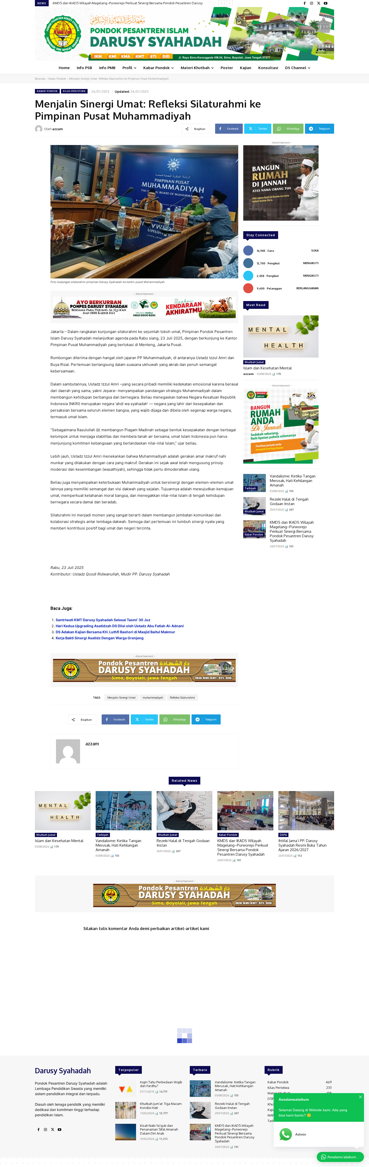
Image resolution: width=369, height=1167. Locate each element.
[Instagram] (311, 3)
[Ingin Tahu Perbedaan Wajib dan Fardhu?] (125, 1088)
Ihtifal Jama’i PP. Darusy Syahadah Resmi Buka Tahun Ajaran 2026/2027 (104, 3)
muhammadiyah (153, 697)
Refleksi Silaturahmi (182, 697)
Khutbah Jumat (254, 362)
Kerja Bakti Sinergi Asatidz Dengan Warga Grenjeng (100, 638)
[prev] (221, 3)
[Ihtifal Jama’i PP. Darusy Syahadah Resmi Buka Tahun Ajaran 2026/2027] (306, 810)
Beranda (40, 78)
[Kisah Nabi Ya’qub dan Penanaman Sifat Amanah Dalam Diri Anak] (125, 1132)
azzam (57, 129)
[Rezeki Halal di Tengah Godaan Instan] (254, 506)
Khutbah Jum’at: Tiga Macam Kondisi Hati (160, 1106)
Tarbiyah (250, 488)
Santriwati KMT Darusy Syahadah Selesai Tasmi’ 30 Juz (103, 620)
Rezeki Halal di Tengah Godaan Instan (289, 501)
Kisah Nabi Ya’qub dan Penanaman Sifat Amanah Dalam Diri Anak (159, 1129)
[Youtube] (325, 3)
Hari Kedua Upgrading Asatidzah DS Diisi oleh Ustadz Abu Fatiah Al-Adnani (120, 626)
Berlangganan (307, 288)
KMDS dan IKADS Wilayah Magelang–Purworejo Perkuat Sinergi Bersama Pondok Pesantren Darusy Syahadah (292, 531)
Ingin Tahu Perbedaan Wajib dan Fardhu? (161, 1084)
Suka (315, 250)
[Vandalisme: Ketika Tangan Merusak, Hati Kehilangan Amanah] (254, 483)
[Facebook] (304, 3)
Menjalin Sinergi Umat (121, 697)
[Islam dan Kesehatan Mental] (281, 336)
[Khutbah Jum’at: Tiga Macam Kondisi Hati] (125, 1110)
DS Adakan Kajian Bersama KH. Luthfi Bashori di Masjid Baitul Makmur (115, 632)
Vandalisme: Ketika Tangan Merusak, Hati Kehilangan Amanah (293, 481)
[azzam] (39, 129)
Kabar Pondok (57, 78)
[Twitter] (318, 3)
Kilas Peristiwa (74, 91)
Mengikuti (311, 263)
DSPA (283, 835)
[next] (229, 3)
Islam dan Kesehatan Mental (267, 368)
